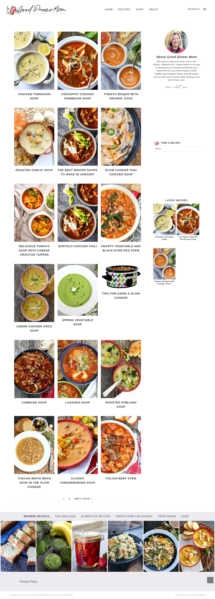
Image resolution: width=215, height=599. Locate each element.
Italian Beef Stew (120, 478)
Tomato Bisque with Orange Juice (164, 282)
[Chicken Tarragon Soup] (164, 219)
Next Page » (83, 498)
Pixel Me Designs (196, 595)
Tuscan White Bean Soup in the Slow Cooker (34, 482)
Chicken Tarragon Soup (164, 238)
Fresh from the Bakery (134, 516)
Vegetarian (167, 516)
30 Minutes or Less (95, 516)
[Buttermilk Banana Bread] (18, 570)
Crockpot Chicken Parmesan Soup (188, 238)
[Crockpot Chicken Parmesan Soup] (188, 219)
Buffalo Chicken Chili (77, 246)
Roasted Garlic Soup (34, 170)
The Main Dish (65, 516)
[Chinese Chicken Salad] (161, 570)
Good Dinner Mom (35, 10)
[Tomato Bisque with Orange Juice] (164, 264)
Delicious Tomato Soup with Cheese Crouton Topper (34, 250)
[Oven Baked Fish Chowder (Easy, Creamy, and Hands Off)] (197, 570)
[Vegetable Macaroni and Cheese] (125, 570)
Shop (185, 516)
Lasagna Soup (77, 402)
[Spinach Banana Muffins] (54, 570)
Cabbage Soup (34, 402)
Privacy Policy (28, 581)
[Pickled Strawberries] (89, 570)
